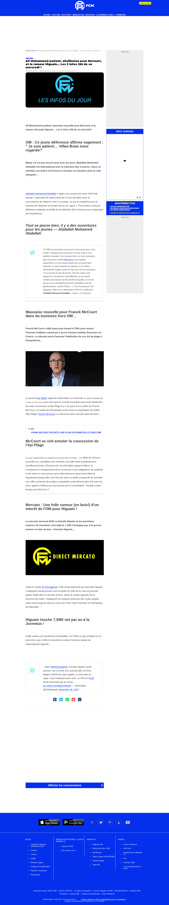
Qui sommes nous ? (69, 850)
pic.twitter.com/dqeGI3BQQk (57, 686)
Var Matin (42, 398)
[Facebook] (92, 825)
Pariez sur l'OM (145, 3)
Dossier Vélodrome (130, 844)
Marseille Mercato (121, 891)
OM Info (33, 50)
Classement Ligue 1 (105, 15)
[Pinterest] (110, 825)
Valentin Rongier (98, 861)
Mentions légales (87, 899)
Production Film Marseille (91, 894)
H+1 (124, 858)
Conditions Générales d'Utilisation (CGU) (38, 845)
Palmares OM (135, 891)
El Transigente (49, 587)
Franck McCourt (46, 414)
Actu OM (56, 15)
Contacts (34, 850)
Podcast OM (74, 894)
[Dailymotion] (119, 825)
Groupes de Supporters (82, 891)
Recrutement (35, 875)
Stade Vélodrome (108, 894)
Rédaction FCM (32, 71)
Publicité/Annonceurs (108, 899)
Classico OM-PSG (65, 891)
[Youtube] (128, 825)
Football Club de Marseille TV (132, 853)
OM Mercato (97, 852)
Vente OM (96, 865)
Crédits (33, 858)
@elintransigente (59, 667)
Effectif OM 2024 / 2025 (101, 848)
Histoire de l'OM (67, 846)
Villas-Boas (68, 260)
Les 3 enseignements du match (132, 867)
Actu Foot (66, 15)
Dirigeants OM (98, 844)
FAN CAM (127, 848)
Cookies (33, 854)
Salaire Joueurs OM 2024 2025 (104, 857)
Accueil (46, 15)
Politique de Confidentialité (40, 867)
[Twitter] (101, 825)
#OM (91, 678)
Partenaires (64, 894)
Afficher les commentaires (75, 785)
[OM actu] (84, 5)
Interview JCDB (129, 862)
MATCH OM (90, 15)
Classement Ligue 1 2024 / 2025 (45, 891)
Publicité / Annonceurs (39, 871)
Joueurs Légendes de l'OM (102, 891)
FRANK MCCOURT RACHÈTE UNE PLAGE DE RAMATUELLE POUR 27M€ (66, 432)
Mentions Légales (37, 862)
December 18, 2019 (68, 689)
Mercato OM (78, 15)
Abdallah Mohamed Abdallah (41, 193)
